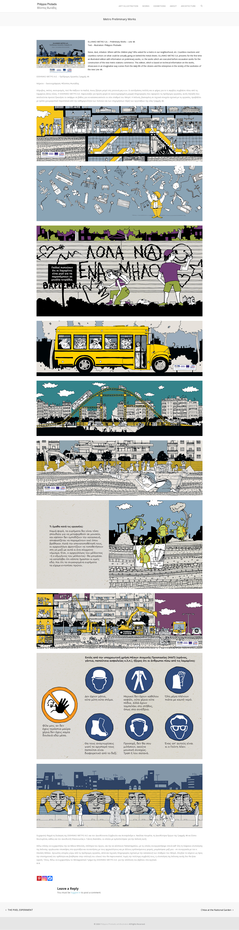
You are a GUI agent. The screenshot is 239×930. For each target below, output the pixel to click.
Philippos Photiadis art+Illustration (114, 924)
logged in (75, 892)
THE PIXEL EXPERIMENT (20, 909)
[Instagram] (44, 878)
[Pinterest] (39, 878)
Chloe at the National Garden (216, 909)
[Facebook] (50, 878)
